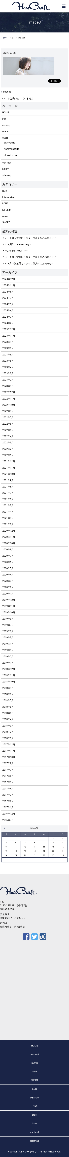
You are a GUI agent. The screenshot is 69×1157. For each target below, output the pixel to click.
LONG (5, 203)
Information (8, 197)
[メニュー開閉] (63, 6)
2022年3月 (8, 442)
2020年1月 (8, 593)
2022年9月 (8, 411)
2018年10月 (8, 681)
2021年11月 (8, 467)
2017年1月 (8, 807)
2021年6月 (8, 499)
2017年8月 (8, 763)
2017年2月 (8, 801)
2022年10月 (8, 405)
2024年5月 (8, 304)
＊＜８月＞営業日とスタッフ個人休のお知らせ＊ (28, 263)
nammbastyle (11, 149)
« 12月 (5, 828)
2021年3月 (8, 518)
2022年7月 (8, 417)
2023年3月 (8, 373)
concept (6, 125)
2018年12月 (8, 669)
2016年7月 (8, 820)
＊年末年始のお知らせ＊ (15, 250)
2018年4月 (8, 719)
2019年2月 (8, 656)
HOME (5, 112)
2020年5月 (8, 568)
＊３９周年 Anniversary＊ (16, 244)
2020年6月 (8, 562)
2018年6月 (8, 707)
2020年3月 (8, 581)
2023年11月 (8, 335)
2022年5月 (8, 430)
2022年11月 (8, 398)
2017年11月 (8, 750)
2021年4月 (8, 512)
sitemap (6, 175)
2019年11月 (8, 606)
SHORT (6, 222)
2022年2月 (8, 449)
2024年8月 (8, 291)
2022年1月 (8, 455)
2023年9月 (8, 342)
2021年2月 (8, 524)
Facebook (26, 936)
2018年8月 (8, 694)
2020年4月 (8, 574)
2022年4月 (8, 436)
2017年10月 (8, 757)
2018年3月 (8, 725)
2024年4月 (8, 310)
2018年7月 (8, 700)
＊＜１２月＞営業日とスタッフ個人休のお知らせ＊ (29, 238)
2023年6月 (8, 354)
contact (6, 162)
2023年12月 (8, 329)
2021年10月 (8, 474)
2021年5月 (8, 505)
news (5, 216)
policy (5, 169)
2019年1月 (8, 662)
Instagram (43, 936)
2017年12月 (8, 744)
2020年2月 (8, 587)
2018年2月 (8, 732)
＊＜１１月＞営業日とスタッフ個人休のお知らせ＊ (29, 257)
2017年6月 (8, 776)
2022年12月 (8, 392)
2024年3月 (8, 316)
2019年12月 (8, 600)
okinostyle (9, 142)
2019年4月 (8, 644)
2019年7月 (8, 625)
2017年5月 (8, 782)
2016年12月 (8, 813)
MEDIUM (6, 210)
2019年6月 (8, 631)
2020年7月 (8, 555)
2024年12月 (8, 279)
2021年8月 (8, 486)
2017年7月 (8, 769)
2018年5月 (8, 713)
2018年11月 (8, 675)
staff (5, 137)
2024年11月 (8, 285)
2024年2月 (8, 323)
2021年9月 (8, 480)
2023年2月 (8, 379)
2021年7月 (8, 493)
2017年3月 (8, 794)
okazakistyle (11, 155)
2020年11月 (8, 537)
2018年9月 (8, 688)
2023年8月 (8, 348)
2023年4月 (8, 367)
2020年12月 (8, 530)
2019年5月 (8, 637)
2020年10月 (8, 543)
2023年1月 (8, 386)
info (4, 118)
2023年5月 (8, 360)
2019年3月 (8, 650)
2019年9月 (8, 618)
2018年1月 (8, 738)
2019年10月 (8, 612)
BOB (4, 191)
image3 (7, 91)
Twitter (34, 936)
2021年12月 (8, 461)
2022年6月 (8, 423)
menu (5, 131)
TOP (5, 38)
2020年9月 (8, 549)
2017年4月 (8, 788)
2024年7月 (8, 298)
